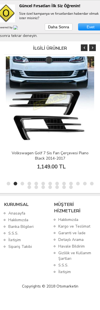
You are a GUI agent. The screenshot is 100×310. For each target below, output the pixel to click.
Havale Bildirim (71, 246)
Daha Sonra (58, 27)
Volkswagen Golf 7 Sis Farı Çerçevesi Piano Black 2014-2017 (50, 155)
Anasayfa (16, 213)
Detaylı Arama (71, 239)
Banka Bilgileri (21, 226)
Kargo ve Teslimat (74, 226)
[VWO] (18, 28)
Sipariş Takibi (20, 246)
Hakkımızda (18, 220)
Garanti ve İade (72, 233)
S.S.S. (13, 233)
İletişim (14, 240)
